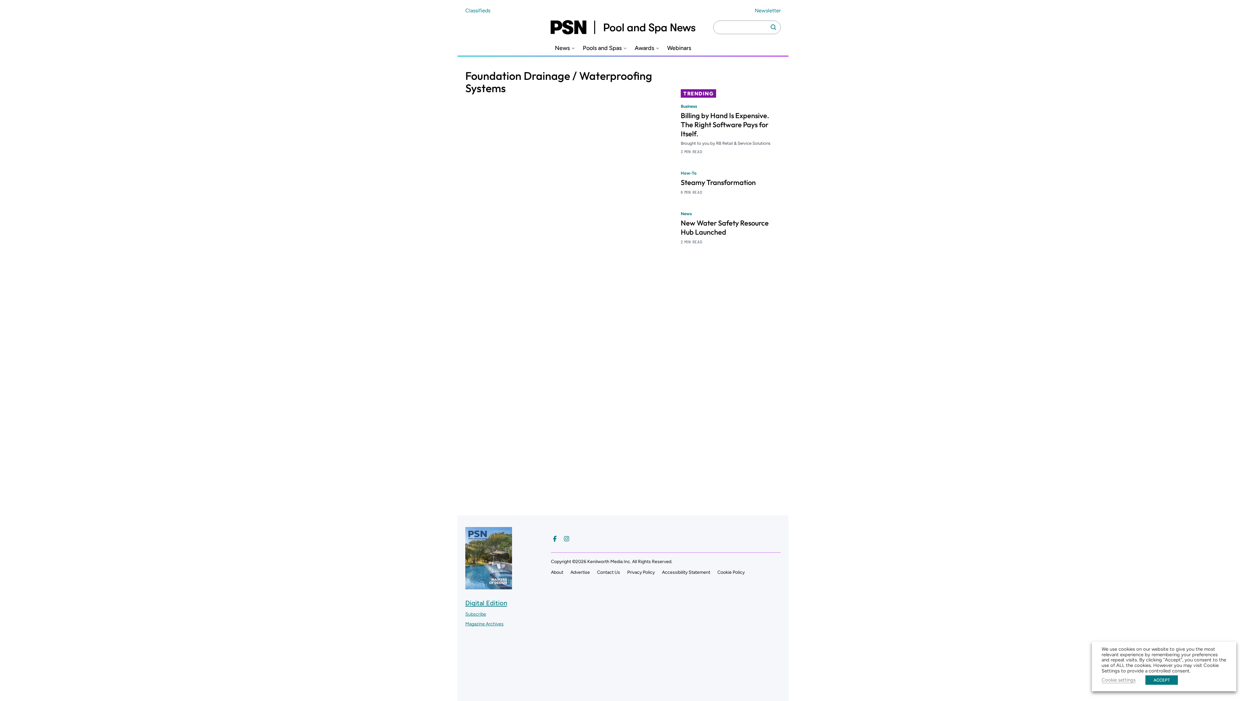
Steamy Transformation (718, 182)
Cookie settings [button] (1119, 680)
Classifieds (477, 10)
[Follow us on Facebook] (555, 539)
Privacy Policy (641, 572)
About (557, 572)
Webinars (679, 48)
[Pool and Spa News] (623, 27)
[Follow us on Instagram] (566, 539)
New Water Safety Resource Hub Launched (725, 227)
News (562, 48)
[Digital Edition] (488, 586)
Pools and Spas (602, 48)
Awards (644, 48)
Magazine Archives (484, 624)
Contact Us (608, 572)
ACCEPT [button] (1162, 680)
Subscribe (475, 614)
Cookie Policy (731, 572)
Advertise (580, 572)
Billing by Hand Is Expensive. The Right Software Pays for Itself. (725, 124)
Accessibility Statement (686, 572)
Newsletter (768, 10)
